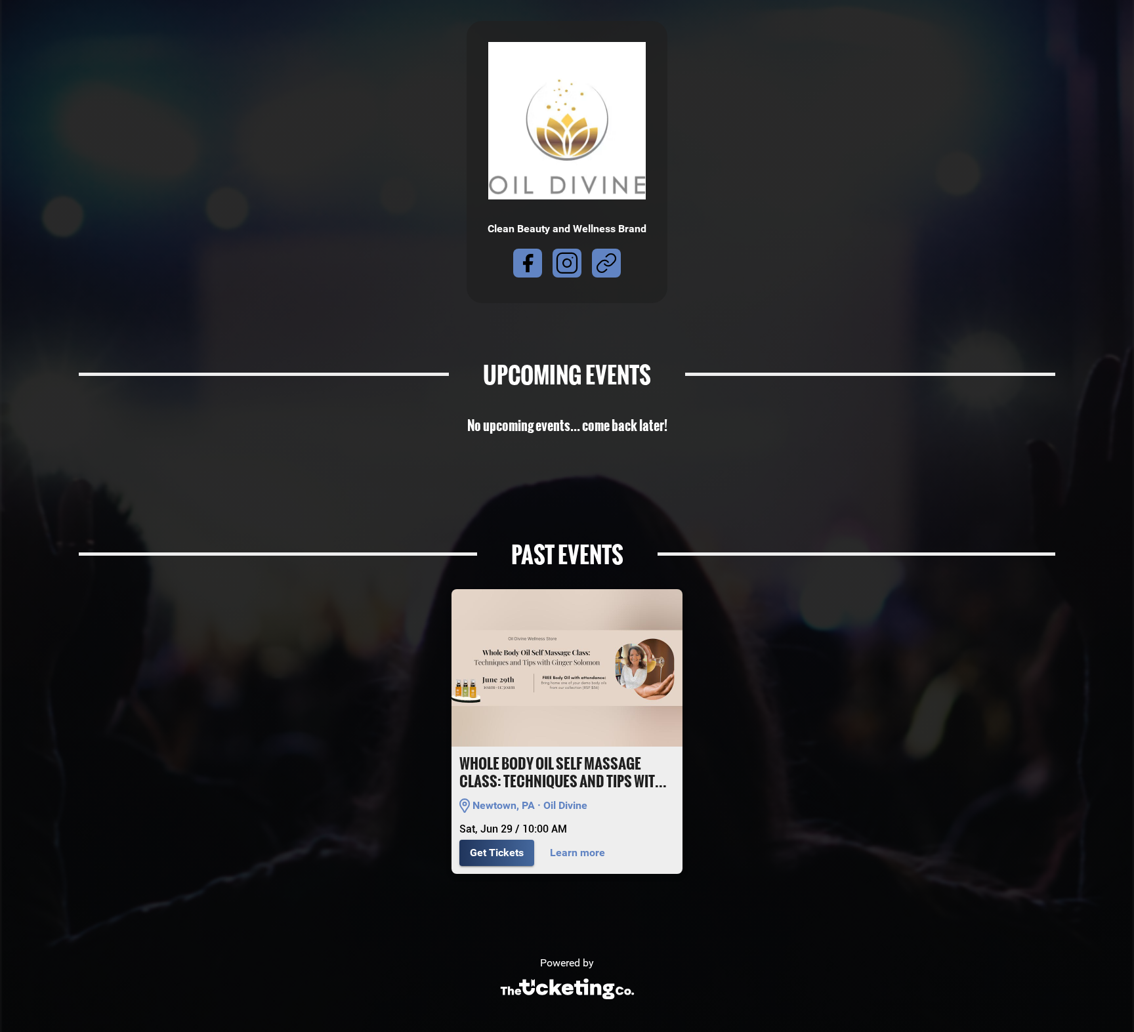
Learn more (577, 852)
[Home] (567, 1003)
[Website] (606, 265)
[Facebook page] (527, 265)
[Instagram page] (567, 265)
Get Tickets (497, 852)
